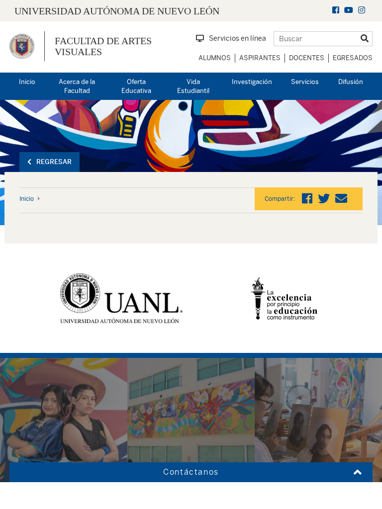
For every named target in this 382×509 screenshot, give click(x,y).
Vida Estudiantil (193, 86)
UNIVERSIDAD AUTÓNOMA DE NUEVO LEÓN (116, 10)
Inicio (27, 81)
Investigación (252, 81)
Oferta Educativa (136, 86)
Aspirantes (260, 58)
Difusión (350, 81)
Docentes (306, 58)
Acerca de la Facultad (77, 86)
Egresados (353, 58)
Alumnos (214, 58)
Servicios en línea (237, 38)
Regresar (54, 162)
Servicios (305, 81)
